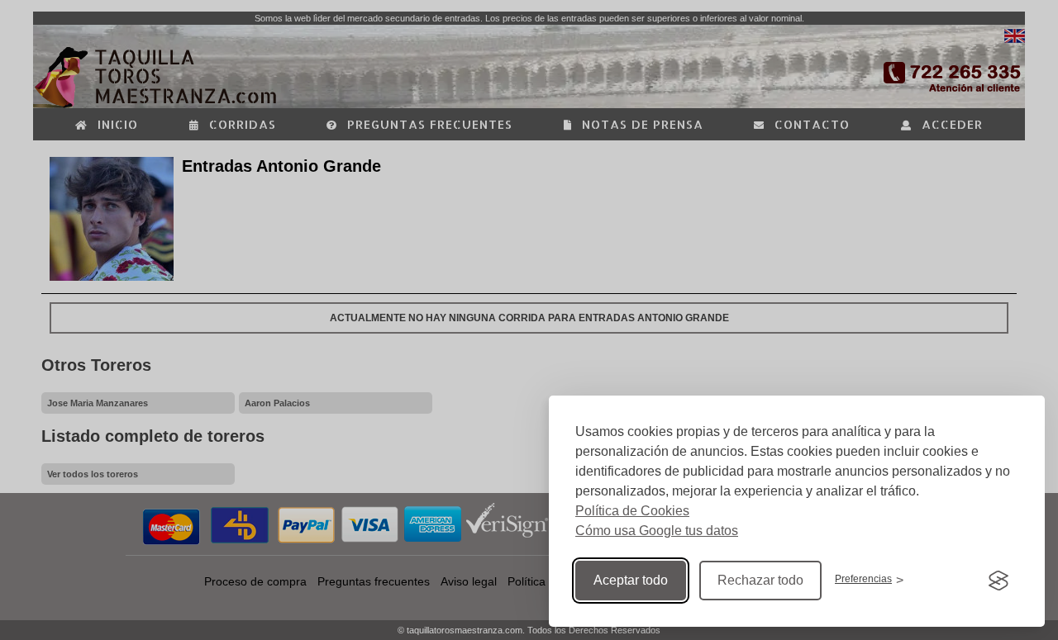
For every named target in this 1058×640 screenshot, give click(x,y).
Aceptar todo (630, 580)
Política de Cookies (632, 511)
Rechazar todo (760, 580)
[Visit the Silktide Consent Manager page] (998, 580)
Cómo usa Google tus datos (656, 531)
